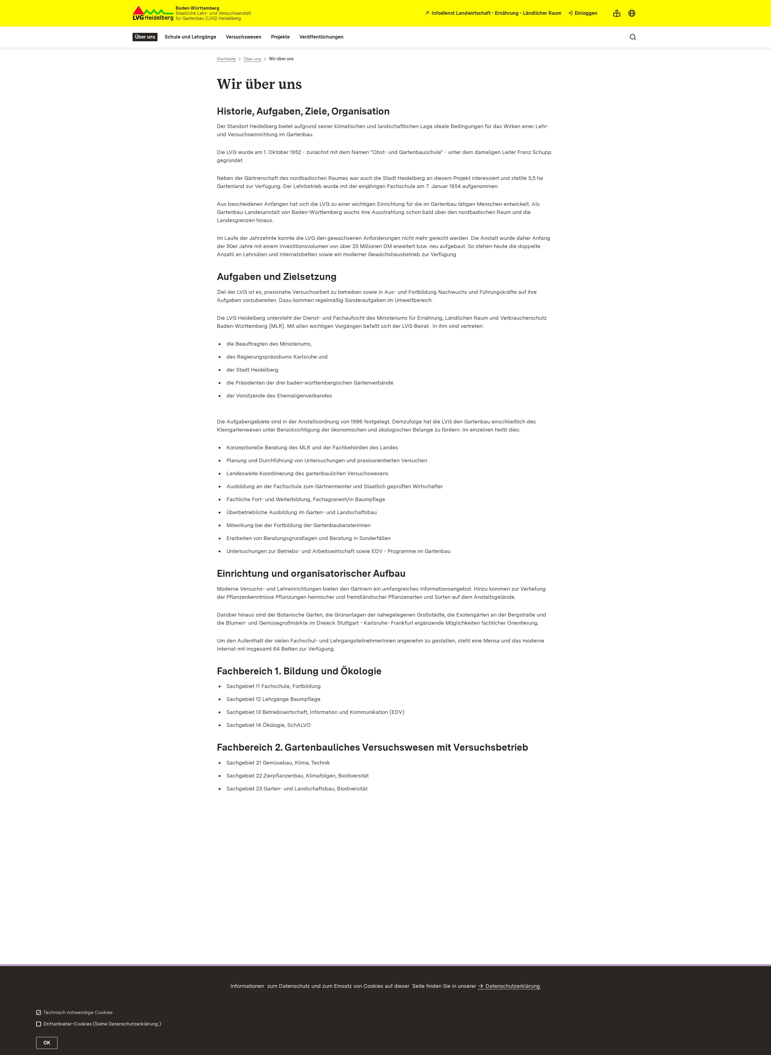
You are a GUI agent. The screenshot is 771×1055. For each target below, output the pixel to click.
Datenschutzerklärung (512, 986)
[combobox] (631, 13)
